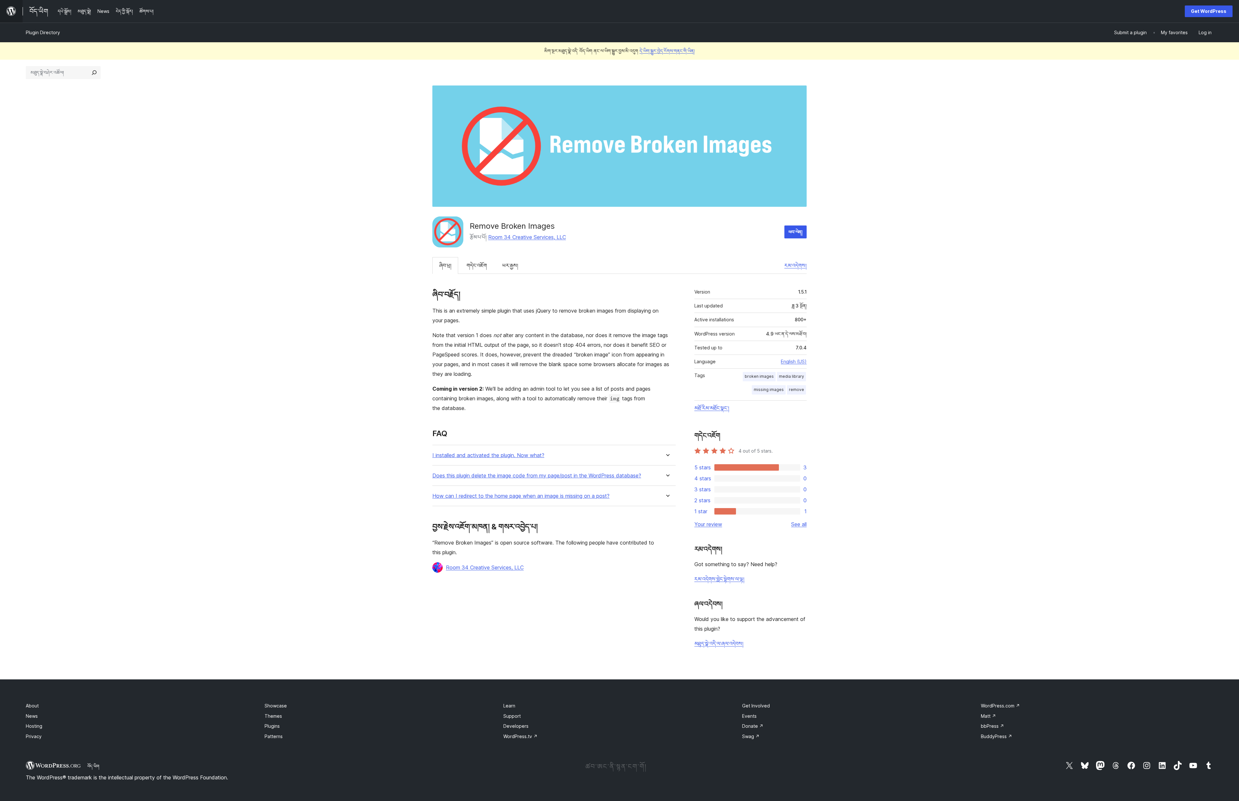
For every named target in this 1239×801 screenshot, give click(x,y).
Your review (708, 524)
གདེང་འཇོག (477, 265)
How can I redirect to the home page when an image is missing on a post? (520, 496)
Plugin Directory (43, 32)
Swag (751, 736)
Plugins (272, 726)
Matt (988, 716)
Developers (516, 726)
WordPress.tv (520, 736)
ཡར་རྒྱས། (510, 265)
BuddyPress (996, 736)
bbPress (992, 726)
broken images (759, 376)
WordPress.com (1000, 705)
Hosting (34, 726)
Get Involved (756, 705)
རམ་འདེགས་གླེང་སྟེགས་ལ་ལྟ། (719, 579)
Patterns (274, 736)
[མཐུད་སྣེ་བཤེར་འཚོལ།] (94, 72)
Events (749, 716)
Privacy (34, 736)
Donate (752, 726)
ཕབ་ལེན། (795, 232)
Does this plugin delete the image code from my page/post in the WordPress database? (536, 476)
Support (512, 716)
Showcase (276, 705)
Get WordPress (1208, 11)
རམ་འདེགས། (795, 265)
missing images (769, 389)
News (32, 716)
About (32, 705)
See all (799, 524)
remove (796, 389)
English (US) (794, 361)
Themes (273, 716)
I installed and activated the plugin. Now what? (488, 455)
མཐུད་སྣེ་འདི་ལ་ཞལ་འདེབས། (718, 643)
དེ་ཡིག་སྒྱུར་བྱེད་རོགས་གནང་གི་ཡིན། (667, 51)
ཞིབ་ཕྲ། (445, 265)
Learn (509, 705)
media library (791, 376)
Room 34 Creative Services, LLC (527, 237)
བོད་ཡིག (93, 766)
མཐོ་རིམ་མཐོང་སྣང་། (711, 408)
